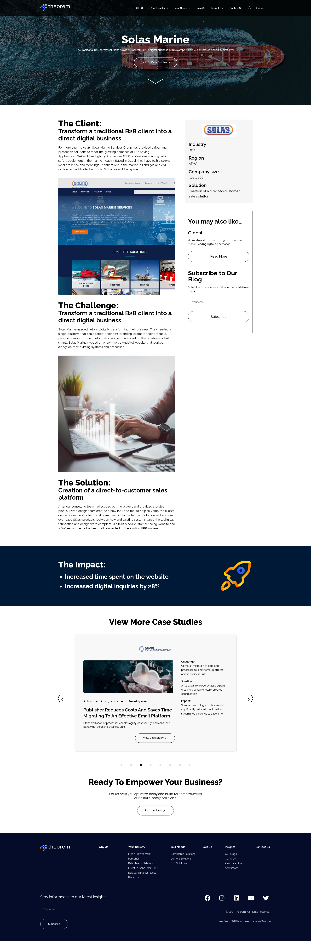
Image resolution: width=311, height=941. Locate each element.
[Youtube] (251, 898)
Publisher (133, 858)
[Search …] (263, 8)
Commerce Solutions (183, 853)
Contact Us (236, 8)
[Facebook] (207, 898)
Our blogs (231, 853)
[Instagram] (222, 898)
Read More (218, 256)
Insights (215, 8)
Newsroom (231, 868)
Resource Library (235, 863)
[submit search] (249, 8)
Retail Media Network (140, 863)
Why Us (140, 8)
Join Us (201, 8)
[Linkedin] (236, 898)
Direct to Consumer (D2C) (143, 868)
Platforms (133, 877)
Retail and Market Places (142, 872)
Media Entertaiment (139, 853)
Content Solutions (181, 858)
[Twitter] (266, 898)
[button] (250, 699)
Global (195, 233)
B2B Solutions (179, 863)
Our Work (230, 858)
